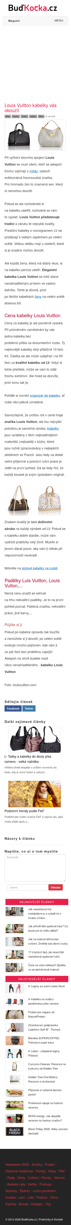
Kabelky (33, 116)
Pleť (61, 1170)
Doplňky (16, 116)
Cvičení (33, 1177)
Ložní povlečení (44, 1190)
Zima (54, 1197)
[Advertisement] (35, 63)
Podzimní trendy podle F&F (24, 810)
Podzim (42, 1197)
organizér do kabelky (45, 395)
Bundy (23, 1203)
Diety (21, 1177)
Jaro (21, 1197)
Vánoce (59, 1177)
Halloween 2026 (17, 1164)
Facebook (13, 708)
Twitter (29, 708)
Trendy (40, 1170)
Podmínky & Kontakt (51, 1219)
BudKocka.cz (29, 1219)
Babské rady (16, 1184)
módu (33, 170)
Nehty (32, 1184)
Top (48, 1203)
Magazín (14, 20)
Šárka (41, 116)
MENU (59, 21)
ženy (38, 296)
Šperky (25, 1190)
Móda (8, 116)
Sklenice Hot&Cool (19, 1170)
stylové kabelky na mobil (39, 568)
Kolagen (37, 1203)
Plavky (46, 1177)
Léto (30, 1197)
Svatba (10, 1197)
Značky (24, 116)
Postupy (45, 1184)
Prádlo (49, 1164)
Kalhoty (10, 1203)
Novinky (11, 1190)
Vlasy (52, 1170)
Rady (11, 1177)
